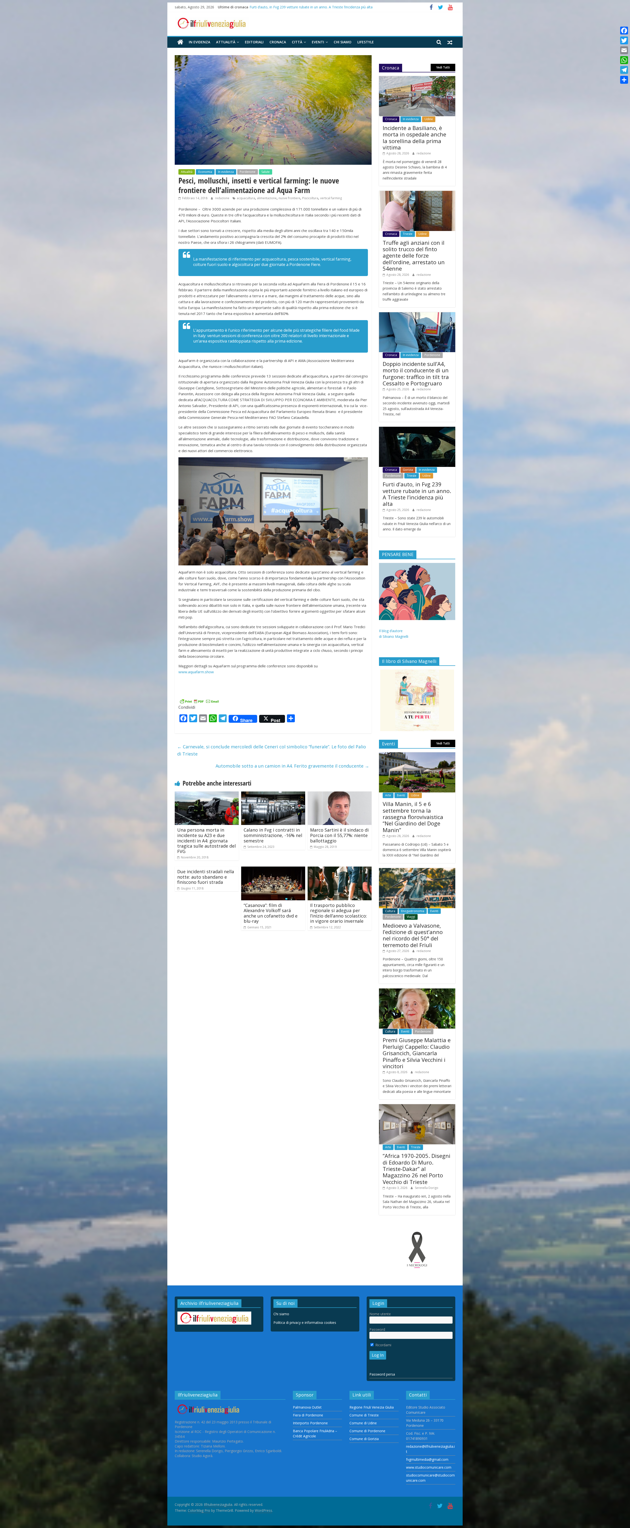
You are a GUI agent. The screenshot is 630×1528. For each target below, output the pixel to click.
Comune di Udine (363, 1423)
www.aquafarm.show (196, 671)
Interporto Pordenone (310, 1423)
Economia (205, 172)
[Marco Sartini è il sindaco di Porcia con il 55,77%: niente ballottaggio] (340, 794)
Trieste (407, 234)
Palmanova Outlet (307, 1407)
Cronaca (277, 42)
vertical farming (331, 198)
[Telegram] (624, 70)
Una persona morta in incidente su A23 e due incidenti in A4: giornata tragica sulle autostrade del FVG (206, 840)
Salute (265, 172)
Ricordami (382, 1345)
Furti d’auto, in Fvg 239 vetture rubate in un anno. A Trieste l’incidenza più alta (417, 493)
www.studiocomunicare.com (428, 1467)
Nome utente (380, 1314)
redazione (222, 198)
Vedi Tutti (443, 67)
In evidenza (199, 42)
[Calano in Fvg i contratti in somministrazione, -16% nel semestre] (273, 794)
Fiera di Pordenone (308, 1415)
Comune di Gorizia (364, 1438)
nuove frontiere (289, 198)
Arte (388, 795)
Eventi (318, 42)
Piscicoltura (310, 198)
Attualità (225, 42)
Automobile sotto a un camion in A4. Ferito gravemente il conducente (292, 766)
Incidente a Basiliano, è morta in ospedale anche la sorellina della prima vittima (414, 137)
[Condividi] (624, 80)
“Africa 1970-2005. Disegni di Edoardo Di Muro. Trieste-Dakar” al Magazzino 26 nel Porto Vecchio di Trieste (416, 1168)
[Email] (624, 50)
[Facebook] (624, 30)
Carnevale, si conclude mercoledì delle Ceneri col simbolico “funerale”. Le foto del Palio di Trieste (271, 750)
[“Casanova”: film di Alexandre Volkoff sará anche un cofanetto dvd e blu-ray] (273, 869)
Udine (429, 119)
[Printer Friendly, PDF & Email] (199, 700)
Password (377, 1329)
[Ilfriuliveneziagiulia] (180, 42)
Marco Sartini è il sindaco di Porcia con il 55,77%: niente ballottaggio (339, 835)
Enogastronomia (412, 911)
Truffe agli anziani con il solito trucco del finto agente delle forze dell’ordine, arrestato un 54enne (414, 255)
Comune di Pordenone (367, 1431)
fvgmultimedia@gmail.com (427, 1459)
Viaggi (411, 917)
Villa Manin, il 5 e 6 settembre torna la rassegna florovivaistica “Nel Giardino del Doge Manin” (413, 817)
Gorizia (408, 470)
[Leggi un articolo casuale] (449, 42)
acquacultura (246, 198)
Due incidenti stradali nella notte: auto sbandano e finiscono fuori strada (205, 877)
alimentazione (267, 198)
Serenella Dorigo (426, 1188)
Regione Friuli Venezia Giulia (371, 1407)
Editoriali (254, 42)
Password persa (382, 1374)
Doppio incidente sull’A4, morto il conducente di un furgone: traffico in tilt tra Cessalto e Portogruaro (330, 7)
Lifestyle (365, 42)
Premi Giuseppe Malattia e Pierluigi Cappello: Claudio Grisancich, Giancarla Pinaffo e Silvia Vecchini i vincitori (417, 1053)
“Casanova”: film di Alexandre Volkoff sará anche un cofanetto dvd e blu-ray (271, 913)
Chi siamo (342, 42)
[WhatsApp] (624, 60)
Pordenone (247, 172)
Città (297, 42)
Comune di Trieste (364, 1415)
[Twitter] (624, 40)
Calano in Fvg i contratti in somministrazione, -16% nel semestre (273, 835)
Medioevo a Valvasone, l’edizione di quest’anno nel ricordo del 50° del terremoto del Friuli (413, 935)
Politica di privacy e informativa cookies (304, 1322)
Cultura (390, 911)
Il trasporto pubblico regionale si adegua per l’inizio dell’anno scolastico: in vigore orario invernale (338, 913)
